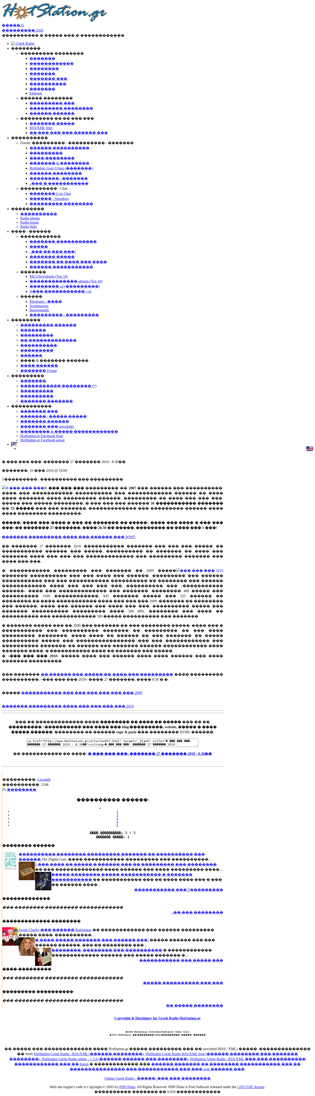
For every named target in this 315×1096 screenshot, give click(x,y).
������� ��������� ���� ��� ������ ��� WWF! (69, 537)
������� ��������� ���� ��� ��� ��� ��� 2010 (68, 706)
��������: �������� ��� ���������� (106, 950)
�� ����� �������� (194, 1005)
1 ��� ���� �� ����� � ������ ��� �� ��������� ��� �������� (126, 864)
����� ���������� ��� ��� (183, 983)
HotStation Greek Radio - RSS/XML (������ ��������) (89, 1054)
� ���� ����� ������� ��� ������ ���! (92, 940)
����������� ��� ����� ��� (181, 960)
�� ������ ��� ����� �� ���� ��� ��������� (107, 674)
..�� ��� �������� (197, 912)
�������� (21, 790)
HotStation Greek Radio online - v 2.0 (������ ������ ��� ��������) (115, 1059)
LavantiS (44, 779)
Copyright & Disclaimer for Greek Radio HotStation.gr (157, 1018)
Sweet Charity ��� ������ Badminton (55, 930)
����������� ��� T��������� (178, 890)
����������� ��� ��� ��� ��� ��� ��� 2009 (81, 693)
